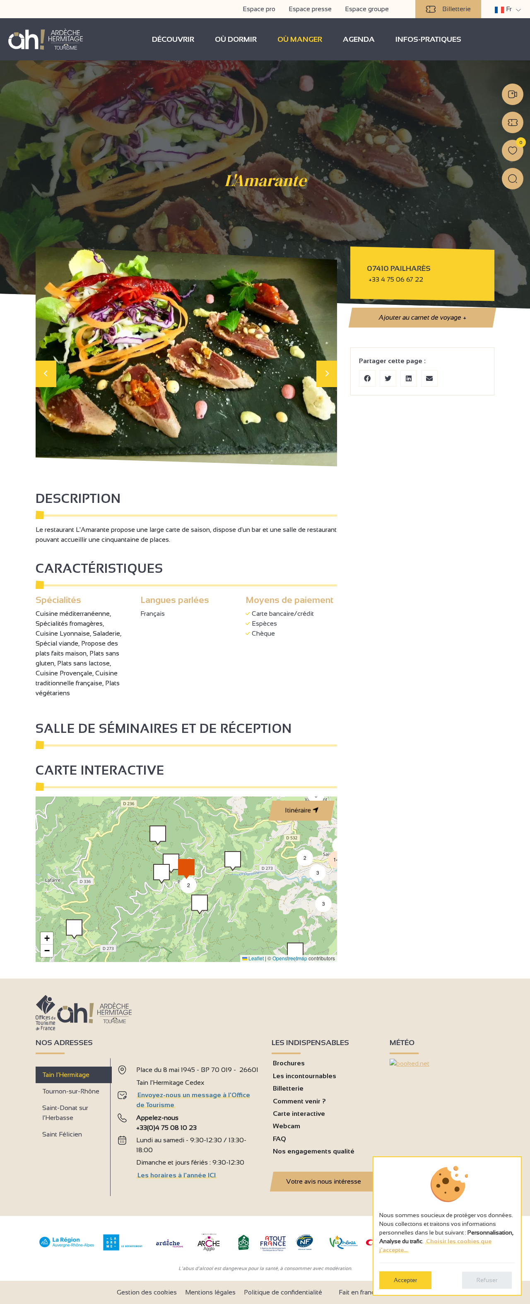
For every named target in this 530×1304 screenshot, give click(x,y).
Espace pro (259, 8)
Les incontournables (304, 1075)
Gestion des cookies (147, 1292)
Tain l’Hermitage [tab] (65, 1074)
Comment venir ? (299, 1101)
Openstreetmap (289, 958)
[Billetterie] (512, 122)
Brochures (289, 1063)
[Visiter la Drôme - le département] (122, 1248)
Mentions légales (210, 1292)
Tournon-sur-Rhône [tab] (70, 1091)
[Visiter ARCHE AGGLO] (208, 1251)
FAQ (279, 1138)
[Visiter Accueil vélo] (243, 1248)
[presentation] (46, 374)
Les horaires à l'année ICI (176, 1175)
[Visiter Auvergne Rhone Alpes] (67, 1247)
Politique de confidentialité (283, 1292)
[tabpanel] (187, 1124)
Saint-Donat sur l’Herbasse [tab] (65, 1112)
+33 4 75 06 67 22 (396, 279)
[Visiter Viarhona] (344, 1246)
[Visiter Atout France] (272, 1243)
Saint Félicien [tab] (62, 1134)
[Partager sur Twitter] (388, 378)
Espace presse (310, 8)
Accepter (405, 1280)
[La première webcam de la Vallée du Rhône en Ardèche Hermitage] (512, 94)
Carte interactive (299, 1113)
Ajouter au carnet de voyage (422, 317)
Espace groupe (367, 8)
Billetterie (456, 8)
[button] (74, 929)
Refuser (487, 1280)
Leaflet (255, 958)
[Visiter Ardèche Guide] (169, 1248)
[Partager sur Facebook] (367, 378)
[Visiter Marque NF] (304, 1247)
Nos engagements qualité (313, 1151)
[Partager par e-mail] (429, 378)
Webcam (286, 1125)
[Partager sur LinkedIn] (408, 378)
